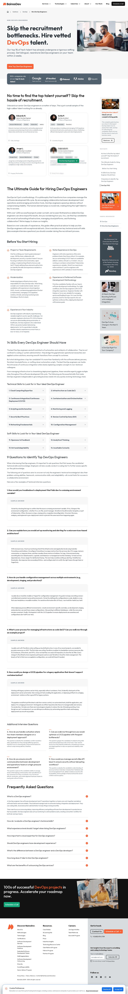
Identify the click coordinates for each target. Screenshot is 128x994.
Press (44, 938)
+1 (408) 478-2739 (99, 936)
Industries (74, 4)
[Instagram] (105, 977)
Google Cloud (13, 157)
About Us (20, 929)
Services (45, 4)
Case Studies (47, 929)
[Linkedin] (91, 977)
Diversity (20, 964)
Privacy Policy (111, 961)
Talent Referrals (73, 932)
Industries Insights (48, 941)
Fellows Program (48, 950)
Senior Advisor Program (24, 970)
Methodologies (21, 932)
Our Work (98, 4)
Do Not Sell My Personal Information (46, 975)
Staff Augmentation (23, 956)
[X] (100, 977)
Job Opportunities (73, 929)
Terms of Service (30, 975)
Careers (72, 926)
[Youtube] (109, 977)
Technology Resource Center (51, 944)
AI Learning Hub (47, 932)
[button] (26, 390)
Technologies (59, 4)
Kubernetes (34, 124)
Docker (26, 124)
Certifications (21, 938)
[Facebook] (96, 977)
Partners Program (48, 953)
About (86, 4)
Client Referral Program (50, 947)
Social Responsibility (23, 967)
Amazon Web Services (15, 124)
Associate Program (74, 935)
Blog (107, 4)
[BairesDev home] (12, 4)
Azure (52, 124)
